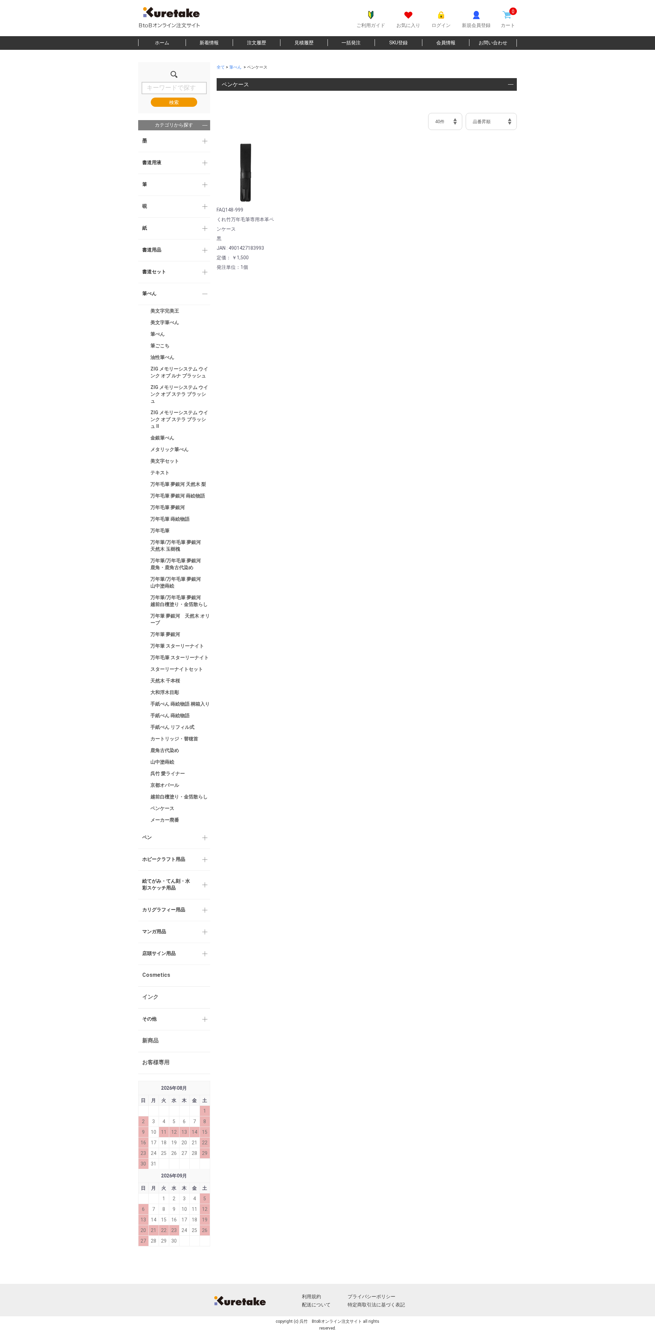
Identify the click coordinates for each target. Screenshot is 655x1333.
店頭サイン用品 (159, 953)
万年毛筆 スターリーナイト (179, 657)
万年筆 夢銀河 (165, 634)
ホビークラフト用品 (163, 859)
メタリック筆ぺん (169, 449)
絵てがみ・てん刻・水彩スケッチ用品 (166, 884)
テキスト (160, 472)
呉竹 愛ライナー (167, 773)
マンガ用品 (154, 931)
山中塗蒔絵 (162, 762)
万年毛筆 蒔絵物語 (170, 519)
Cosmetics (156, 975)
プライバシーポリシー (371, 1296)
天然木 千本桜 (165, 680)
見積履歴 (304, 42)
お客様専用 (156, 1062)
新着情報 (209, 42)
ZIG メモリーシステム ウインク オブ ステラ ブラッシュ (179, 394)
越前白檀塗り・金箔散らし (179, 796)
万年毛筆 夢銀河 (167, 507)
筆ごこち (160, 345)
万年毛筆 (160, 530)
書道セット (154, 271)
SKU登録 (398, 42)
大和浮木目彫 (164, 692)
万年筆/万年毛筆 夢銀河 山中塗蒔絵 (178, 582)
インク (150, 997)
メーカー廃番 (164, 820)
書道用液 (151, 162)
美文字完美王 (164, 311)
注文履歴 (256, 42)
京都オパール (164, 785)
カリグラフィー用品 (163, 909)
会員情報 (445, 42)
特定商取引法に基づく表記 (376, 1304)
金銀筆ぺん (162, 437)
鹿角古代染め (164, 750)
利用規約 (311, 1296)
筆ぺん (149, 293)
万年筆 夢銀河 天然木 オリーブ (180, 619)
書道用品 (151, 249)
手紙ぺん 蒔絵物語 (170, 715)
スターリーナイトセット (176, 669)
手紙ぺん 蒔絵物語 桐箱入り (180, 704)
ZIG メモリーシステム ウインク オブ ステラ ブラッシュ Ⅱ (179, 419)
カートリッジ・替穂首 (174, 738)
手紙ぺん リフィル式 (172, 727)
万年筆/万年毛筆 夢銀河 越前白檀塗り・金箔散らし (179, 601)
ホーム (162, 42)
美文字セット (164, 461)
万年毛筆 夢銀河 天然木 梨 (178, 484)
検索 (174, 102)
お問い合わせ (493, 42)
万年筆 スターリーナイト (177, 646)
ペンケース (162, 808)
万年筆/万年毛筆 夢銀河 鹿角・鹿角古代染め (178, 564)
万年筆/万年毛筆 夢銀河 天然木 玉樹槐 (178, 545)
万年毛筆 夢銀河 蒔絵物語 (177, 495)
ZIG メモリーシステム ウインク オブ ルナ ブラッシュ (179, 372)
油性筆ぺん (162, 357)
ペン (147, 837)
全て (221, 67)
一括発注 (351, 42)
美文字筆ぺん (164, 322)
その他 (149, 1019)
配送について (316, 1304)
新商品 (150, 1040)
